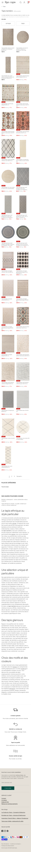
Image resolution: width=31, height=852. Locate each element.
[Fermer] (26, 411)
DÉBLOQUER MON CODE (15, 436)
